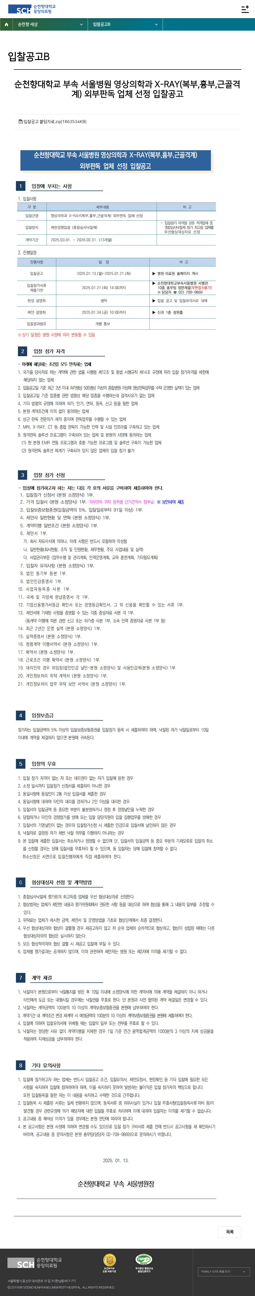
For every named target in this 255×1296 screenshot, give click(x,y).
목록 (230, 1232)
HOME (6, 24)
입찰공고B (101, 24)
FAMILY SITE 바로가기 (215, 1271)
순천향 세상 (28, 24)
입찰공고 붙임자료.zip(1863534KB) (55, 122)
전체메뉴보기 (245, 9)
